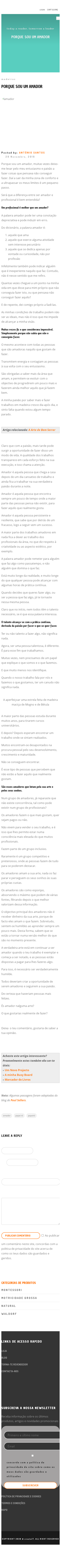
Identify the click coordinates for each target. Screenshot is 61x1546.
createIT (29, 1539)
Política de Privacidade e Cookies (21, 1496)
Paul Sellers (18, 1100)
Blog (4, 1357)
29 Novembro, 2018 (20, 156)
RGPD (4, 1509)
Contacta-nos (9, 1371)
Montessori (11, 1290)
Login (42, 9)
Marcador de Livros (17, 1079)
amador (7, 1115)
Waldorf (9, 1314)
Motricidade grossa (19, 1298)
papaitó (31, 1115)
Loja (4, 1350)
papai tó (19, 1115)
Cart (52, 9)
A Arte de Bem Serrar (41, 430)
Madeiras (8, 79)
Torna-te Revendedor (14, 1364)
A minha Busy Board (18, 1075)
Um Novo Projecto (17, 1070)
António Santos (32, 152)
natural (8, 1306)
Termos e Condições (13, 1503)
